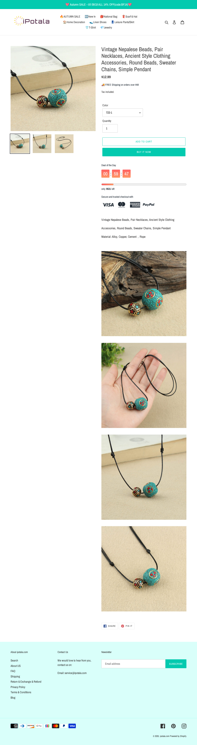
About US (16, 666)
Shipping (15, 676)
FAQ (13, 671)
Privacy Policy (18, 687)
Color (105, 105)
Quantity (106, 121)
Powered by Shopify (178, 736)
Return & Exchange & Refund (26, 682)
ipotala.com (164, 736)
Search (14, 660)
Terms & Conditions (21, 692)
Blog (13, 698)
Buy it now (144, 152)
